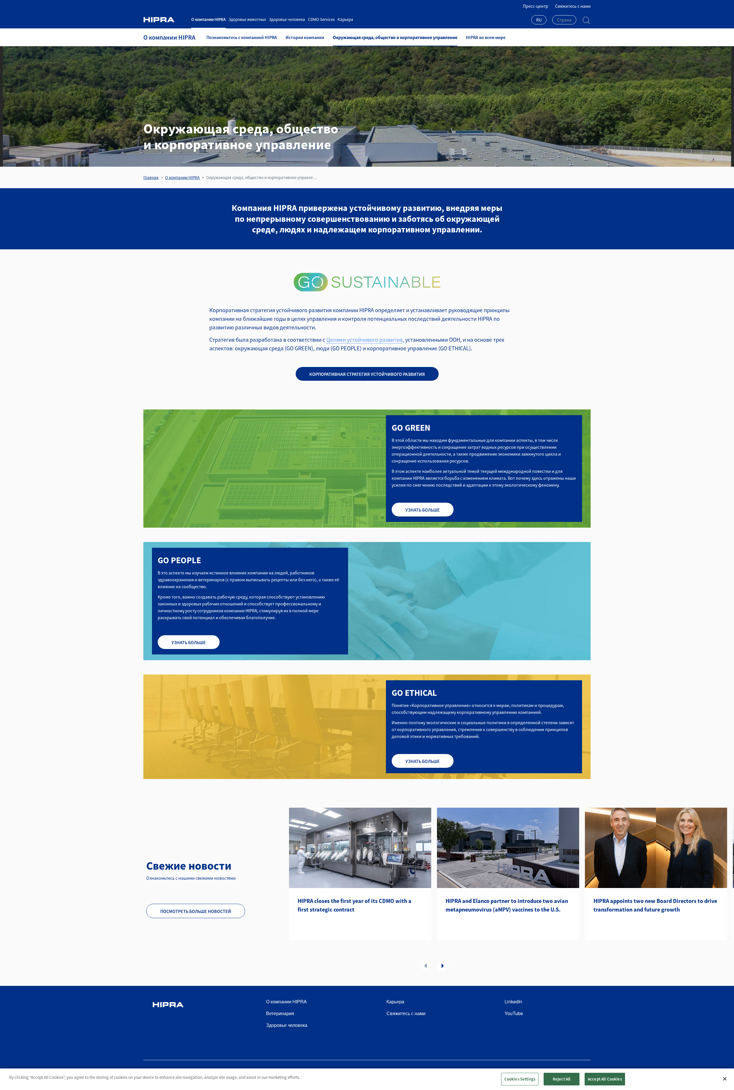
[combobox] (538, 20)
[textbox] (564, 19)
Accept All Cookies (605, 1079)
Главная (151, 177)
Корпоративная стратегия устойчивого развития (367, 374)
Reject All (562, 1079)
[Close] (725, 1078)
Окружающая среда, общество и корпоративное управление (395, 37)
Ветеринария (280, 1013)
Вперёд (442, 965)
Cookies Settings (519, 1079)
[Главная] (165, 19)
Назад (425, 965)
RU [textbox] (539, 20)
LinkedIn (513, 1001)
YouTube (514, 1013)
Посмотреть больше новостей (195, 911)
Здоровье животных (247, 19)
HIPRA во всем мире (485, 37)
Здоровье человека (287, 19)
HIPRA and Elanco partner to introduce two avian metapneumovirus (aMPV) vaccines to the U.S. (507, 905)
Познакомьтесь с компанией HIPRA (241, 37)
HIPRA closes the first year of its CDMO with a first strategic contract (354, 905)
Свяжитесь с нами (573, 6)
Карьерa (345, 19)
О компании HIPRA (208, 19)
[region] (367, 1079)
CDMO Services (321, 19)
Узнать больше (422, 510)
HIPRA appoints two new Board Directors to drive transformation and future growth (655, 905)
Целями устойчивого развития (364, 339)
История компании (305, 37)
